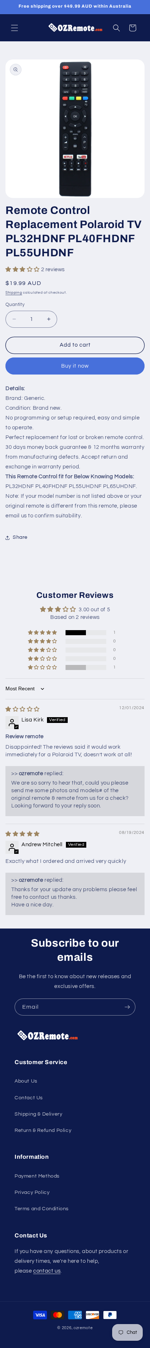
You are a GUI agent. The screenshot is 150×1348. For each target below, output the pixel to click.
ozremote (83, 1328)
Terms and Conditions (42, 1208)
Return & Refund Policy (43, 1130)
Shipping (13, 292)
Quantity (14, 304)
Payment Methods (37, 1176)
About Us (26, 1081)
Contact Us (29, 1097)
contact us (46, 1271)
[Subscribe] (127, 1007)
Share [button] (20, 537)
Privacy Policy (32, 1192)
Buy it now (75, 366)
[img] (22, 709)
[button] (15, 28)
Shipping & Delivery (38, 1114)
